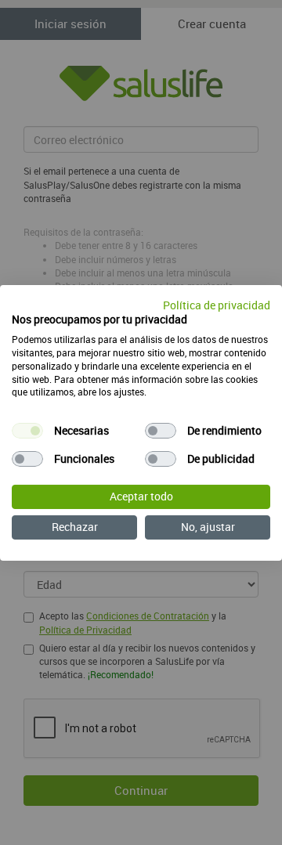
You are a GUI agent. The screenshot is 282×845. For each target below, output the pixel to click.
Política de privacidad (216, 304)
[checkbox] (27, 431)
